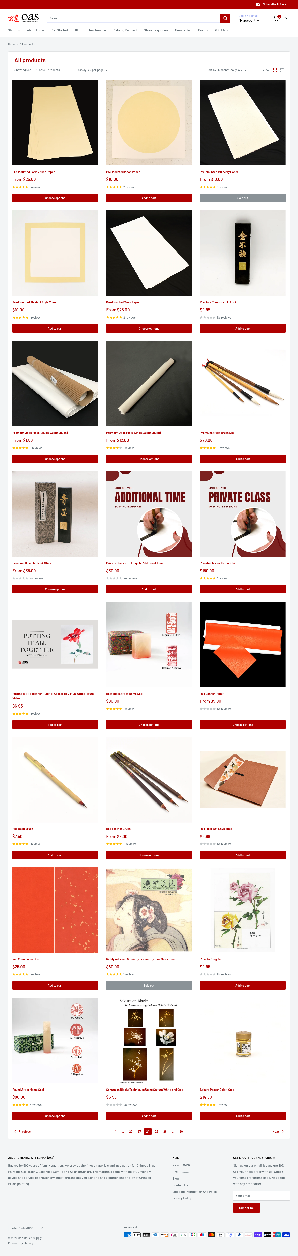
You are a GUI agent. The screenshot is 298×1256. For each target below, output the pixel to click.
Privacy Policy (182, 1198)
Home (12, 44)
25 (156, 1131)
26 (165, 1131)
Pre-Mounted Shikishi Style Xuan (34, 302)
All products (27, 44)
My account (247, 20)
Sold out (242, 198)
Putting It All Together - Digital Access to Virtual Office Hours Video (53, 696)
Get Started (59, 30)
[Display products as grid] (275, 70)
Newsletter (183, 30)
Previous (25, 1131)
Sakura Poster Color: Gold (217, 1089)
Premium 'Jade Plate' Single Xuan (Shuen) (133, 432)
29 (181, 1131)
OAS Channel (181, 1172)
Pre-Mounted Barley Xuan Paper (33, 172)
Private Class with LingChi (217, 563)
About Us (33, 30)
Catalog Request (125, 30)
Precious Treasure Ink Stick (218, 302)
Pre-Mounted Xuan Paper (122, 302)
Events (203, 30)
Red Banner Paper (212, 693)
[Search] (225, 18)
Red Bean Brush (22, 828)
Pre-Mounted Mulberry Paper (219, 172)
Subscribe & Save (274, 4)
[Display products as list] (282, 70)
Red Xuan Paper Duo (25, 959)
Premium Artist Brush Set (217, 432)
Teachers (95, 30)
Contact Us (180, 1185)
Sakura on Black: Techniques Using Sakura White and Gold (144, 1089)
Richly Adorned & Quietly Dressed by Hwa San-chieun (141, 959)
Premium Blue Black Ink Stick (31, 563)
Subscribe (246, 1208)
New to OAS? (181, 1165)
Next (276, 1131)
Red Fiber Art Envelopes (216, 828)
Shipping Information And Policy (195, 1191)
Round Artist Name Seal (28, 1089)
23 (139, 1131)
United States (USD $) (23, 1228)
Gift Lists (221, 30)
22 (130, 1131)
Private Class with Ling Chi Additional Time (134, 563)
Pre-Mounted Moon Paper (123, 172)
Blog (78, 30)
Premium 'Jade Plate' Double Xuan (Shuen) (40, 432)
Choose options (55, 198)
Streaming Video (156, 30)
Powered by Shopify (20, 1243)
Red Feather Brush (118, 828)
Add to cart (149, 198)
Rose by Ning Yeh (211, 959)
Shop (11, 30)
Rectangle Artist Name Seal (124, 693)
